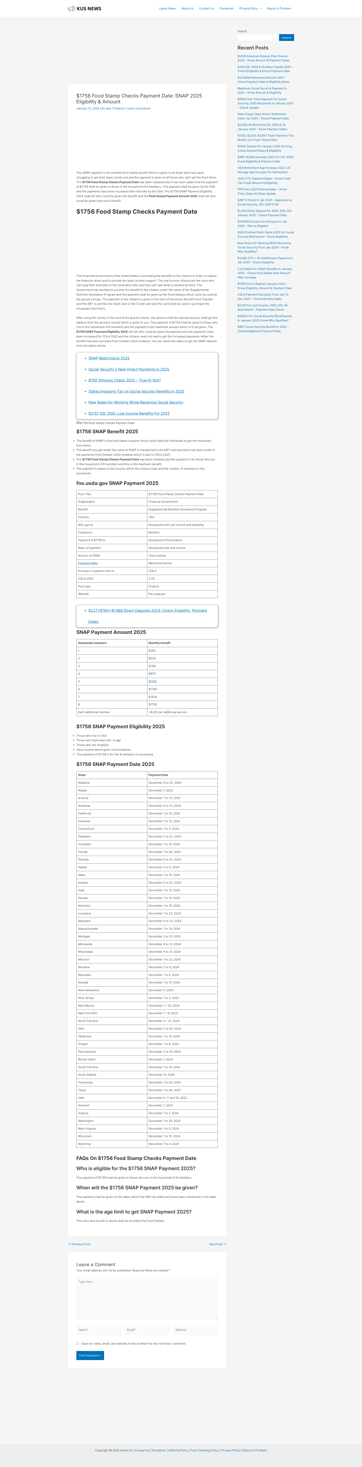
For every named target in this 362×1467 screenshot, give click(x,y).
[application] (260, 8)
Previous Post (79, 1244)
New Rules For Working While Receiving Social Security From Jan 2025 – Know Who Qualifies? (264, 247)
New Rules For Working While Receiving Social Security (135, 402)
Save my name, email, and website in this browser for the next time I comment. (133, 1343)
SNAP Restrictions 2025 (109, 358)
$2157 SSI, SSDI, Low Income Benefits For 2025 (129, 413)
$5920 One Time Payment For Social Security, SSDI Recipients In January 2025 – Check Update (266, 103)
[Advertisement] (147, 56)
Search (242, 31)
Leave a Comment (139, 108)
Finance (119, 108)
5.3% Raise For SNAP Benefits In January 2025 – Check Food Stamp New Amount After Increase (265, 273)
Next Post (217, 1244)
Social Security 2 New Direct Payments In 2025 (128, 369)
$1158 (152, 681)
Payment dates (88, 563)
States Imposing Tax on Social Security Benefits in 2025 (136, 391)
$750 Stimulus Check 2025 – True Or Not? (124, 380)
